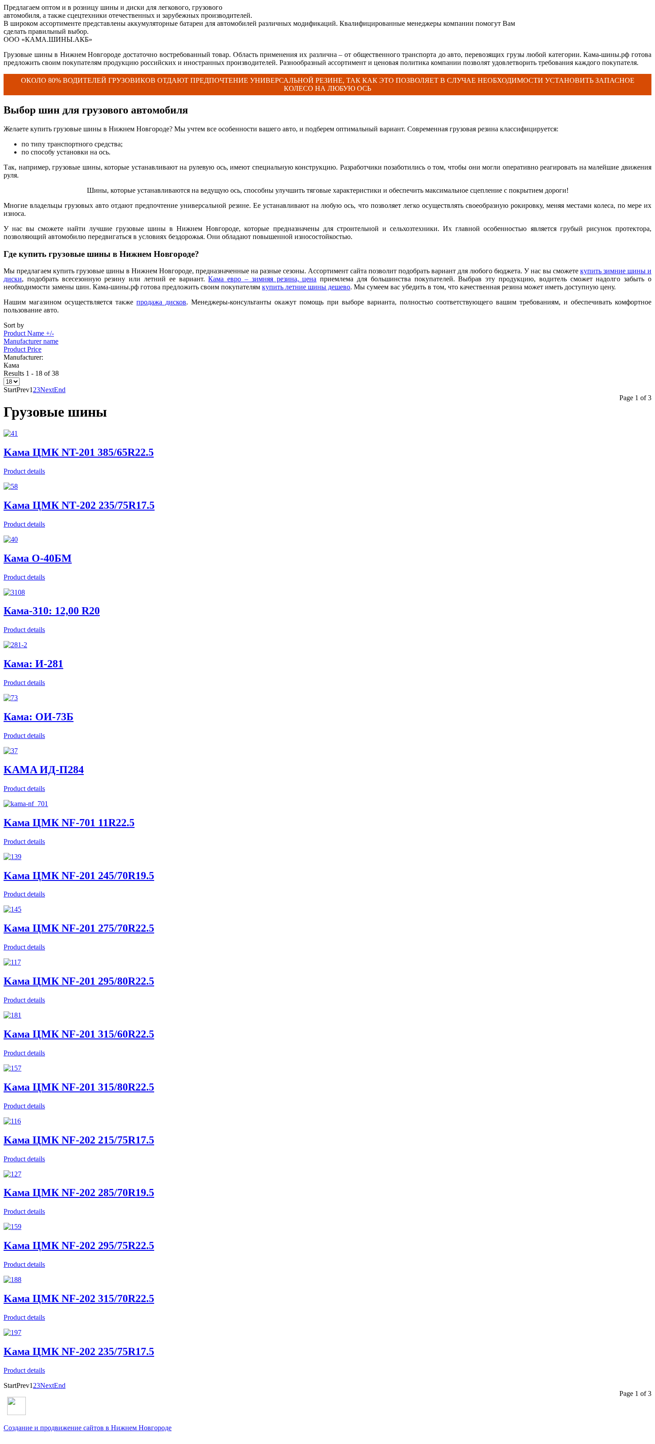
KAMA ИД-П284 (44, 769)
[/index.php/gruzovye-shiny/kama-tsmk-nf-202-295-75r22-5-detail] (12, 1226)
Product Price (22, 349)
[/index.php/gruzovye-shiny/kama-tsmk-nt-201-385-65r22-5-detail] (11, 433)
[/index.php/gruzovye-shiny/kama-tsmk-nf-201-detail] (12, 856)
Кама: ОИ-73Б (39, 716)
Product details (24, 471)
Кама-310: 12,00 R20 (52, 611)
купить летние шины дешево (306, 287)
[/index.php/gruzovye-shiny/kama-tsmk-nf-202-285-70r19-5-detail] (12, 1174)
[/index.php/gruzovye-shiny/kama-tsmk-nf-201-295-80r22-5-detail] (12, 962)
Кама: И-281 (33, 663)
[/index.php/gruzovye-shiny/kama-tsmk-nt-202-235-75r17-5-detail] (11, 486)
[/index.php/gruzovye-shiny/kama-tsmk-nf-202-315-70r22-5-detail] (12, 1279)
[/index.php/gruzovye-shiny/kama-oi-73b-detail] (11, 698)
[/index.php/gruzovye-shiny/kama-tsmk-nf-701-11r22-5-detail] (26, 803)
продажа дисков (161, 302)
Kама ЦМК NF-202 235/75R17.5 (79, 1351)
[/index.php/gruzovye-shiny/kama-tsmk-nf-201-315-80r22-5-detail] (12, 1068)
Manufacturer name (31, 341)
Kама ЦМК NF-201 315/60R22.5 (79, 1034)
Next (47, 389)
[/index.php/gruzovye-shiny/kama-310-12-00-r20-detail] (14, 592)
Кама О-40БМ (38, 558)
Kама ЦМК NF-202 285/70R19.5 (79, 1192)
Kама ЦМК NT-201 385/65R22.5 (79, 452)
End (60, 389)
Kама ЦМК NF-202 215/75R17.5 (79, 1140)
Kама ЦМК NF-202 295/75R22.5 (79, 1245)
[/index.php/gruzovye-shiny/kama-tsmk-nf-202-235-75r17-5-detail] (12, 1332)
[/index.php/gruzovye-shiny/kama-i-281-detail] (15, 645)
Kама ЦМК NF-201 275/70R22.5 (79, 928)
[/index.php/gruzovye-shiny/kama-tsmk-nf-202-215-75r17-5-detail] (12, 1121)
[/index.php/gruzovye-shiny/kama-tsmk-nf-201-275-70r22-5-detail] (12, 909)
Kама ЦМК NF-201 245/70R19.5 (79, 875)
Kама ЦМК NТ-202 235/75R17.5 (79, 505)
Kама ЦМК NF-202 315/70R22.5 (79, 1298)
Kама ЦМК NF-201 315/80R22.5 (79, 1087)
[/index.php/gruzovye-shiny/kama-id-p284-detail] (11, 750)
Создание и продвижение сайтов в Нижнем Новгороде (88, 1428)
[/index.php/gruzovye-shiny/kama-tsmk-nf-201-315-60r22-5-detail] (12, 1015)
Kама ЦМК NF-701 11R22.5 (69, 822)
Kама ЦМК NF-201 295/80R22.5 (79, 981)
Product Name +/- (29, 333)
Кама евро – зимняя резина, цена (262, 279)
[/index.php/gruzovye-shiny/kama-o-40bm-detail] (11, 539)
